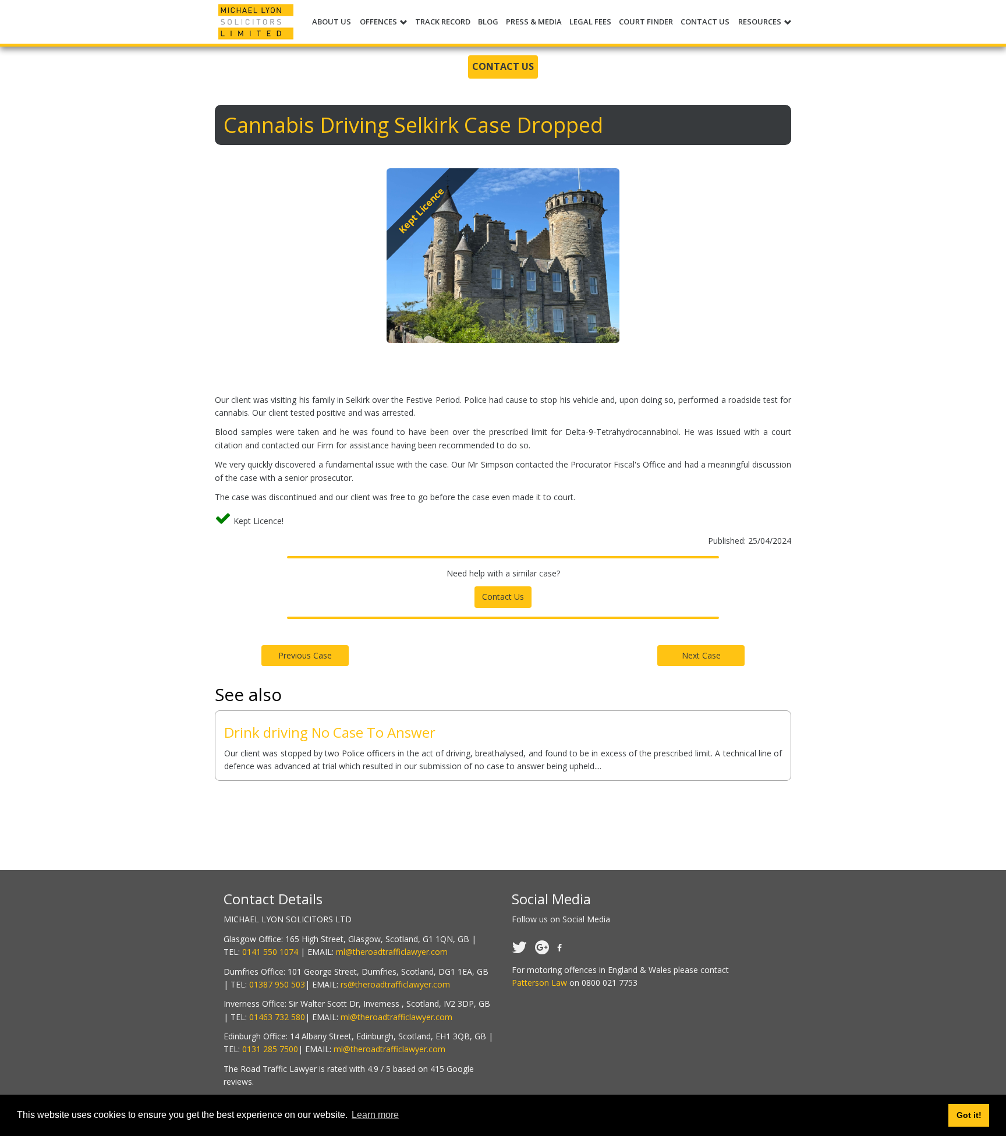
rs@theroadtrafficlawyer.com (395, 984)
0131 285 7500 (270, 1048)
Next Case (701, 655)
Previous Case (305, 655)
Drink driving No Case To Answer (329, 732)
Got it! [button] (969, 1115)
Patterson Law (539, 982)
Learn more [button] (375, 1115)
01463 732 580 (277, 1016)
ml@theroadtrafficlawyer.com (392, 951)
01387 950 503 (277, 984)
